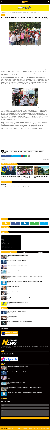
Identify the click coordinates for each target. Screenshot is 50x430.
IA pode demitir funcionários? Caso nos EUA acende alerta (16, 260)
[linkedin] (25, 223)
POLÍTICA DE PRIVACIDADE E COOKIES (34, 428)
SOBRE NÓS (43, 428)
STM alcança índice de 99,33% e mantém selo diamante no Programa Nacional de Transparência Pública (24, 281)
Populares (9, 252)
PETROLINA (36, 151)
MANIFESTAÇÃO (30, 151)
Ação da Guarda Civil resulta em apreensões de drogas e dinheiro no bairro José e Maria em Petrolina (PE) (24, 276)
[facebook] (15, 223)
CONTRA (15, 151)
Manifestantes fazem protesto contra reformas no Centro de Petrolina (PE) (23, 177)
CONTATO (47, 428)
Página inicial (3, 12)
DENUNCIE (19, 428)
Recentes (25, 252)
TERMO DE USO (24, 428)
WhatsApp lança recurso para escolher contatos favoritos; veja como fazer (19, 321)
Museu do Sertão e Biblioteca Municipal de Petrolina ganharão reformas (41, 177)
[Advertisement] (25, 57)
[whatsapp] (34, 223)
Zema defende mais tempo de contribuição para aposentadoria (17, 255)
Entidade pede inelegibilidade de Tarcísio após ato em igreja (17, 265)
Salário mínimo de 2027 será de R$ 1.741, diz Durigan (16, 271)
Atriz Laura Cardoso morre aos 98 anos (13, 291)
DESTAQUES (20, 151)
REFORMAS (9, 12)
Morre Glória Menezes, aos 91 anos (13, 286)
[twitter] (44, 223)
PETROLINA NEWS (10, 428)
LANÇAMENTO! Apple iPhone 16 (12, 316)
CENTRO (11, 151)
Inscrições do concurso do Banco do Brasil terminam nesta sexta (17, 302)
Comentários (40, 252)
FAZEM (25, 151)
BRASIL (6, 151)
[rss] (6, 223)
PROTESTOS (41, 151)
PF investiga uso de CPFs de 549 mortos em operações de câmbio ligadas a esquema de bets (22, 297)
